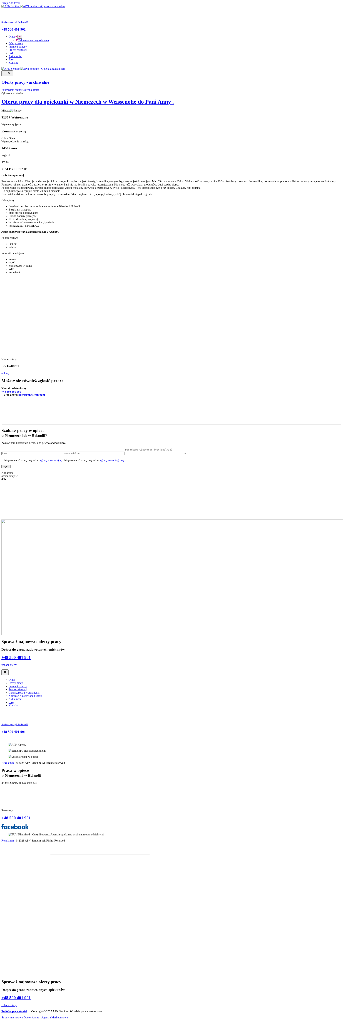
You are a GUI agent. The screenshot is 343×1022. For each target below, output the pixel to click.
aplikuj (5, 373)
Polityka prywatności (14, 1011)
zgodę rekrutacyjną (50, 460)
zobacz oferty (9, 664)
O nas (12, 36)
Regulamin (7, 762)
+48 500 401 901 (11, 391)
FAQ (11, 53)
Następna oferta (30, 89)
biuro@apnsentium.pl (31, 394)
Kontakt (13, 62)
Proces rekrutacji (18, 49)
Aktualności (15, 56)
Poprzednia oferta (11, 89)
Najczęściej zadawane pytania (25, 695)
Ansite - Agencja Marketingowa (50, 1017)
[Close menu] (5, 672)
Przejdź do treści (10, 2)
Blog (11, 59)
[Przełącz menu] (19, 37)
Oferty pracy (16, 43)
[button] (16, 36)
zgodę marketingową (112, 460)
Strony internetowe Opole (16, 1017)
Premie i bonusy (18, 46)
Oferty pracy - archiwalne (25, 82)
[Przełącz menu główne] (7, 73)
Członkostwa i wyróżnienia (33, 40)
